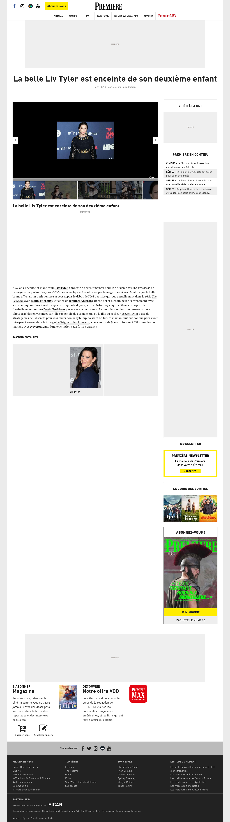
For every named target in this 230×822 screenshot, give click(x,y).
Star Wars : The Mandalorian (80, 781)
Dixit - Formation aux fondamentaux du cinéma (118, 811)
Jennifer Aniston (80, 301)
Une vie (17, 770)
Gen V (68, 774)
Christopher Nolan (128, 766)
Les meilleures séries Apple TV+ (188, 781)
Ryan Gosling (125, 770)
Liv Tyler (61, 288)
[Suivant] (155, 140)
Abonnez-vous (56, 6)
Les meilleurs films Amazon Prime (189, 789)
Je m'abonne (190, 612)
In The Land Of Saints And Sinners (31, 778)
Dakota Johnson (126, 774)
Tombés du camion (23, 774)
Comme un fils (20, 785)
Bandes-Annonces (126, 16)
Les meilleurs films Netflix (184, 785)
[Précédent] (15, 140)
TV (87, 16)
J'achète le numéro (190, 620)
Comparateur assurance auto (26, 811)
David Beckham (54, 309)
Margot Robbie (126, 781)
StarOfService (87, 811)
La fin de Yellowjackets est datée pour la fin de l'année (189, 173)
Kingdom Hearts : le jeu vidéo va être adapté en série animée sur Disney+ (188, 190)
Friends (69, 766)
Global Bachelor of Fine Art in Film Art (60, 811)
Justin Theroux (41, 301)
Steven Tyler (129, 314)
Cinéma (58, 16)
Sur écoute (71, 785)
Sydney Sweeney (126, 778)
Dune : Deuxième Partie (25, 766)
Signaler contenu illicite (42, 818)
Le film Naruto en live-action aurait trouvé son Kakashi (187, 165)
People (148, 16)
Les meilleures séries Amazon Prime (190, 778)
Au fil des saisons (22, 781)
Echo (68, 778)
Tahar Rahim (125, 785)
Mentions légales (21, 818)
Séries (73, 16)
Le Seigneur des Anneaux (72, 322)
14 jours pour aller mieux (26, 789)
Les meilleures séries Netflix (186, 774)
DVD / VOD (103, 16)
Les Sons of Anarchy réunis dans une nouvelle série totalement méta (189, 182)
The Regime (71, 770)
